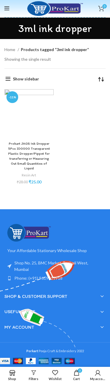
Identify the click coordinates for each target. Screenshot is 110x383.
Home (10, 49)
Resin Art (29, 175)
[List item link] (55, 278)
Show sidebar (26, 78)
